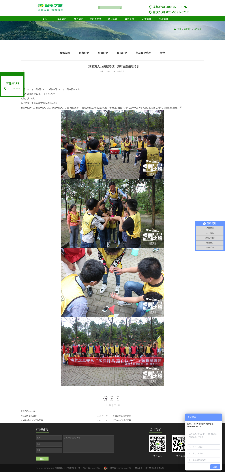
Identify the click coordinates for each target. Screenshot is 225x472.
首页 (44, 19)
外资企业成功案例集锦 (121, 420)
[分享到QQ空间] (105, 398)
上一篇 (108, 405)
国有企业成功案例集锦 (121, 416)
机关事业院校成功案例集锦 (32, 420)
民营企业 (197, 29)
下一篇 (117, 405)
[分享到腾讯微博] (118, 398)
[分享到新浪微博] (111, 398)
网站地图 (138, 468)
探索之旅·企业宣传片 (29, 416)
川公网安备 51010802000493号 (119, 468)
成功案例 (187, 29)
